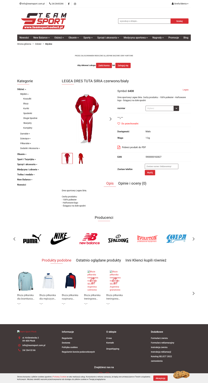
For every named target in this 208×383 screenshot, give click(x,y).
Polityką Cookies (60, 377)
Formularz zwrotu (159, 338)
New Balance (24, 179)
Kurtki (26, 108)
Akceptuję (160, 378)
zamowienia (157, 361)
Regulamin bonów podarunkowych (78, 352)
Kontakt (110, 342)
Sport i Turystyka (26, 159)
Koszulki (27, 98)
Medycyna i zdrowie (27, 169)
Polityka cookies (70, 347)
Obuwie (21, 154)
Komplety (27, 128)
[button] (68, 332)
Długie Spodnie (30, 118)
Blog (185, 37)
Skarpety (27, 123)
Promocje (173, 37)
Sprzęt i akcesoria (26, 164)
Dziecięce (24, 138)
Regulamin (67, 338)
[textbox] (159, 108)
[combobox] (162, 108)
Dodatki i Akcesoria (29, 148)
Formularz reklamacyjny (162, 342)
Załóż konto (104, 65)
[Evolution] (147, 238)
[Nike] (60, 238)
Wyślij (150, 172)
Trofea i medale (25, 174)
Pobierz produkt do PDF (134, 147)
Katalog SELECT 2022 (161, 356)
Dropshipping (112, 349)
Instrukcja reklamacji (161, 352)
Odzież (21, 89)
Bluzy (25, 103)
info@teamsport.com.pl (33, 345)
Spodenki (27, 113)
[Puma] (31, 238)
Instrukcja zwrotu (159, 347)
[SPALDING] (118, 238)
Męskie (23, 94)
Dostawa (66, 342)
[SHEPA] (176, 238)
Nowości (24, 37)
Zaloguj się (123, 65)
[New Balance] (89, 238)
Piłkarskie (25, 143)
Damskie (24, 133)
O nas (109, 338)
